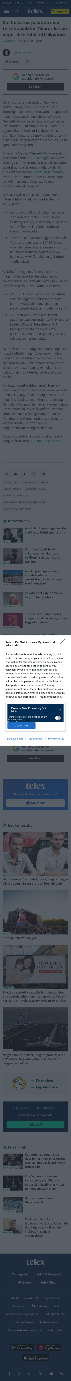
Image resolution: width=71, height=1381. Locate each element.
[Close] (63, 642)
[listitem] (34, 709)
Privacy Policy (56, 738)
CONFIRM (21, 725)
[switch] (58, 718)
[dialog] (35, 690)
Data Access (35, 738)
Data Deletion (15, 738)
